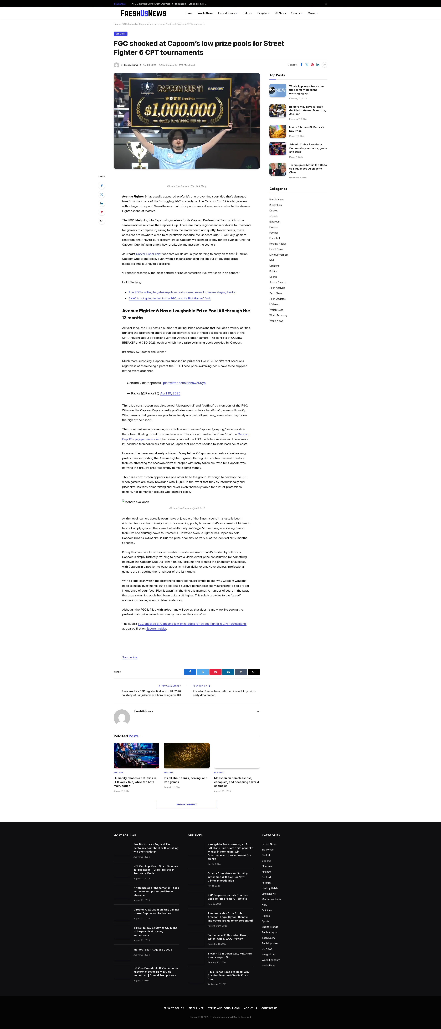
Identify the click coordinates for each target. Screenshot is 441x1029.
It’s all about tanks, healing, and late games (185, 780)
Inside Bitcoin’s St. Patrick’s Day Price (306, 128)
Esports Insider (156, 628)
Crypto (262, 13)
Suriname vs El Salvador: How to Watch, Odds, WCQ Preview (228, 936)
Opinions (274, 265)
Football (273, 232)
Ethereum (274, 221)
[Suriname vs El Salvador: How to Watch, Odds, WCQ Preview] (196, 939)
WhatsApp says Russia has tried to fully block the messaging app (306, 89)
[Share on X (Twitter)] (306, 65)
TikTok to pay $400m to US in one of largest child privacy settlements (155, 931)
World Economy (278, 315)
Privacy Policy (173, 1008)
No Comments (169, 64)
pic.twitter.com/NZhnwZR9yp (184, 383)
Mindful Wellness (279, 254)
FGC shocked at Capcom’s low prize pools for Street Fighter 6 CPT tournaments (192, 623)
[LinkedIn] (101, 203)
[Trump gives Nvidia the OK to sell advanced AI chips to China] (277, 169)
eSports (120, 33)
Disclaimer (196, 1008)
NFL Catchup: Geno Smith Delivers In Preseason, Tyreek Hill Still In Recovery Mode (170, 3)
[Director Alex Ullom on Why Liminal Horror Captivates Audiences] (122, 913)
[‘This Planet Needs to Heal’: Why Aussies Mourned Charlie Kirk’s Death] (196, 976)
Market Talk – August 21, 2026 (153, 949)
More (311, 13)
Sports (295, 13)
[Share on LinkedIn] (317, 65)
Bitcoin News (276, 199)
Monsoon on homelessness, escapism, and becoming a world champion (236, 782)
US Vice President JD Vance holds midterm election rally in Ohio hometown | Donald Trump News (156, 971)
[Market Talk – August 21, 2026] (122, 953)
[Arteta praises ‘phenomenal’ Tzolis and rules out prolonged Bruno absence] (122, 892)
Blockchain (275, 204)
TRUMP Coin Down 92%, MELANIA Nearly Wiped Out (230, 955)
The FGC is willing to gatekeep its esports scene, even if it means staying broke (182, 292)
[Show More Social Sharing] (324, 65)
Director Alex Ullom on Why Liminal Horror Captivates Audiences (156, 911)
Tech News (275, 293)
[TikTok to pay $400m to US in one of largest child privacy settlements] (122, 932)
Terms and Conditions (224, 1008)
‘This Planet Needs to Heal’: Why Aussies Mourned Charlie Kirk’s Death (228, 975)
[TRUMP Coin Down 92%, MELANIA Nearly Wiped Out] (196, 957)
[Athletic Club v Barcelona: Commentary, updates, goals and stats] (277, 148)
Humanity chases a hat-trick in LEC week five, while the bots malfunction (135, 782)
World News (205, 13)
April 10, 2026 (170, 393)
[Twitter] (101, 194)
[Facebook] (101, 185)
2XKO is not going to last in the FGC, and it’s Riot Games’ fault (170, 298)
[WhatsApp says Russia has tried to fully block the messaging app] (277, 90)
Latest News (226, 13)
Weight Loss (276, 309)
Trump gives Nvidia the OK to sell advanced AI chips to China (308, 168)
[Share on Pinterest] (312, 65)
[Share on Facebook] (301, 65)
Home (189, 13)
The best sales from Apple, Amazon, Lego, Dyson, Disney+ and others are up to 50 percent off (230, 917)
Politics (247, 13)
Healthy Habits (277, 243)
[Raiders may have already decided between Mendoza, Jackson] (277, 110)
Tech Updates (277, 298)
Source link (129, 657)
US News (280, 13)
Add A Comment (187, 804)
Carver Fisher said (148, 254)
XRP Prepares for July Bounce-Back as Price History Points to (228, 896)
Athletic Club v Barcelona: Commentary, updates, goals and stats (308, 148)
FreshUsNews (131, 64)
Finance (273, 226)
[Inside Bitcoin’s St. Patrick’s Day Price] (277, 131)
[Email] (101, 220)
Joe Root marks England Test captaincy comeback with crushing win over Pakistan (156, 848)
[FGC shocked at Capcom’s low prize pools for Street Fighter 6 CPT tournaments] (187, 121)
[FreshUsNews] (145, 13)
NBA (271, 260)
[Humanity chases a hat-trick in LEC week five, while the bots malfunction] (136, 755)
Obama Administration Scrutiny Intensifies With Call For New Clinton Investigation (228, 877)
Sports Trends (277, 282)
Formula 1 (274, 237)
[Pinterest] (101, 212)
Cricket (273, 210)
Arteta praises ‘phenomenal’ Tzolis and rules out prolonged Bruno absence (156, 891)
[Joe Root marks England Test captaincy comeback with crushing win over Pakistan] (122, 848)
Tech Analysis (277, 287)
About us (250, 1008)
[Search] (325, 4)
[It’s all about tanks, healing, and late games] (186, 755)
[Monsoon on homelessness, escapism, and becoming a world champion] (237, 755)
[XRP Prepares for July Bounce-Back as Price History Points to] (196, 899)
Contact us (269, 1008)
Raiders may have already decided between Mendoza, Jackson (307, 110)
